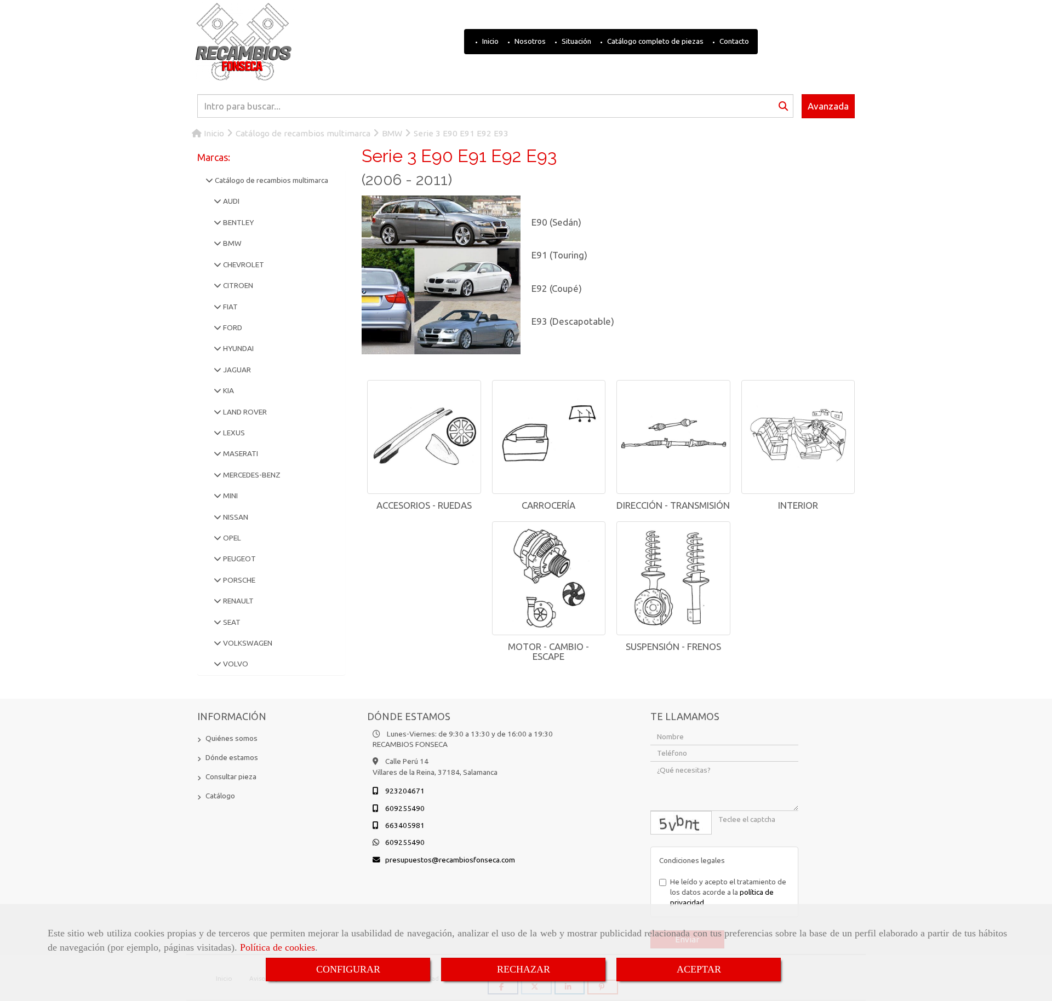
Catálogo (220, 795)
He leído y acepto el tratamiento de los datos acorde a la (728, 892)
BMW (231, 243)
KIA (227, 390)
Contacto (733, 41)
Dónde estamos (231, 757)
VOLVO (234, 663)
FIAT (229, 306)
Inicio (490, 41)
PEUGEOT (238, 558)
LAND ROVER (244, 411)
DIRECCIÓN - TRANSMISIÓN (673, 505)
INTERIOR (798, 505)
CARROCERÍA (548, 505)
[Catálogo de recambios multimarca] (209, 180)
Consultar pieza (230, 776)
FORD (231, 327)
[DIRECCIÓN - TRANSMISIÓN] (673, 437)
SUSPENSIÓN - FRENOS (673, 646)
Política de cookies (277, 947)
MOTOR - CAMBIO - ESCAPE (548, 651)
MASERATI (239, 453)
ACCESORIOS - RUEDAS (424, 505)
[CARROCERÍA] (549, 437)
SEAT (231, 622)
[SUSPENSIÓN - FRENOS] (673, 578)
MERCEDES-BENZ (251, 474)
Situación (575, 41)
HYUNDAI (237, 348)
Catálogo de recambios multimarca (270, 180)
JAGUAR (236, 369)
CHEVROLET (242, 264)
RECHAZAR (523, 969)
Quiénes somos (231, 738)
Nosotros (529, 41)
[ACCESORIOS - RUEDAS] (424, 437)
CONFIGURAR (348, 969)
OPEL (231, 537)
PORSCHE (238, 580)
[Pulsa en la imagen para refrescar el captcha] (681, 823)
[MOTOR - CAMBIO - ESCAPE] (549, 578)
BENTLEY (237, 222)
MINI (229, 495)
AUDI (230, 201)
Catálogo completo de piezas (654, 41)
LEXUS (233, 432)
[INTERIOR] (798, 437)
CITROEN (237, 285)
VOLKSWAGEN (246, 642)
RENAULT (237, 600)
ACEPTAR (699, 969)
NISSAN (234, 517)
